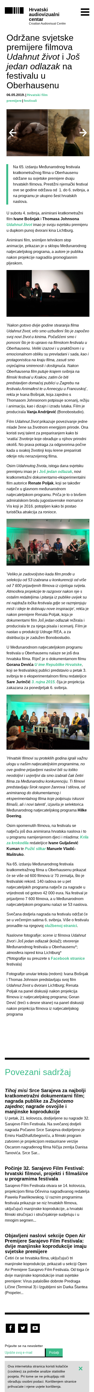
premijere (14, 101)
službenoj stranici (61, 926)
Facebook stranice (68, 958)
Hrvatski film (37, 95)
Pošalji (54, 1352)
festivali (30, 101)
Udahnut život (19, 225)
